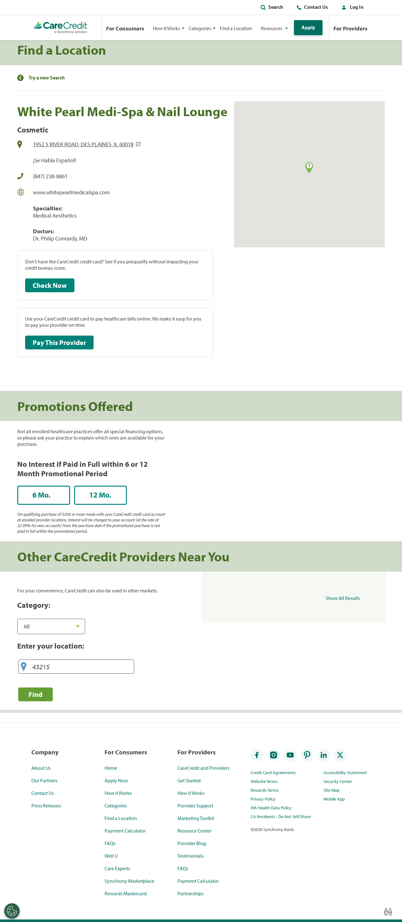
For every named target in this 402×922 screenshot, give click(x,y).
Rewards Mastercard (126, 893)
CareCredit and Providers (203, 768)
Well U (111, 856)
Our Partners (44, 780)
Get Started (189, 780)
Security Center (337, 781)
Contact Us (316, 7)
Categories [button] (200, 28)
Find (35, 694)
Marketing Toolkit (195, 818)
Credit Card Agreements (273, 772)
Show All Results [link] (343, 598)
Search (275, 7)
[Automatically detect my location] (23, 666)
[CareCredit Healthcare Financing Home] (60, 27)
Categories (116, 805)
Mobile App (334, 799)
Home (111, 768)
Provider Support (195, 805)
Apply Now (116, 780)
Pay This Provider (59, 342)
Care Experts (117, 868)
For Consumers (125, 28)
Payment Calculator (125, 831)
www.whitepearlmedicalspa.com (71, 192)
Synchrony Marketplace (129, 881)
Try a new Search (47, 78)
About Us (41, 768)
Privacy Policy (263, 799)
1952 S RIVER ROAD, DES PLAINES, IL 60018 (83, 144)
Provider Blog (191, 843)
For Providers (350, 28)
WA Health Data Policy (271, 808)
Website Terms (264, 781)
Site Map (331, 790)
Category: (33, 605)
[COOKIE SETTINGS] (12, 911)
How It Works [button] (166, 28)
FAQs (110, 843)
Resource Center (194, 831)
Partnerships (190, 893)
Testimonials (190, 856)
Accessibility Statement (345, 772)
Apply (308, 27)
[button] (351, 8)
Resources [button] (271, 28)
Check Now (50, 285)
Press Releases (46, 805)
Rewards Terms (265, 790)
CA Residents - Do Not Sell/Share (281, 816)
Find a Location (236, 28)
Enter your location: (50, 645)
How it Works (118, 793)
